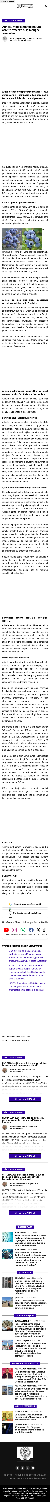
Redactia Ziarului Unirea (22, 40)
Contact (8, 1475)
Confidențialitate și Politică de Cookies (26, 1479)
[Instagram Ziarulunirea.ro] (28, 1468)
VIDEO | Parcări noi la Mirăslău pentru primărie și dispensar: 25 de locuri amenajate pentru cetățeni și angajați (27, 986)
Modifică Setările (7, 1)
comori (16, 1041)
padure (26, 1041)
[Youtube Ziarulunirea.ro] (33, 1468)
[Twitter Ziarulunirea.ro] (23, 1468)
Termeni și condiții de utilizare (30, 1475)
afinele (7, 1041)
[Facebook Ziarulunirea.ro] (17, 1468)
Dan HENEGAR (18, 1072)
